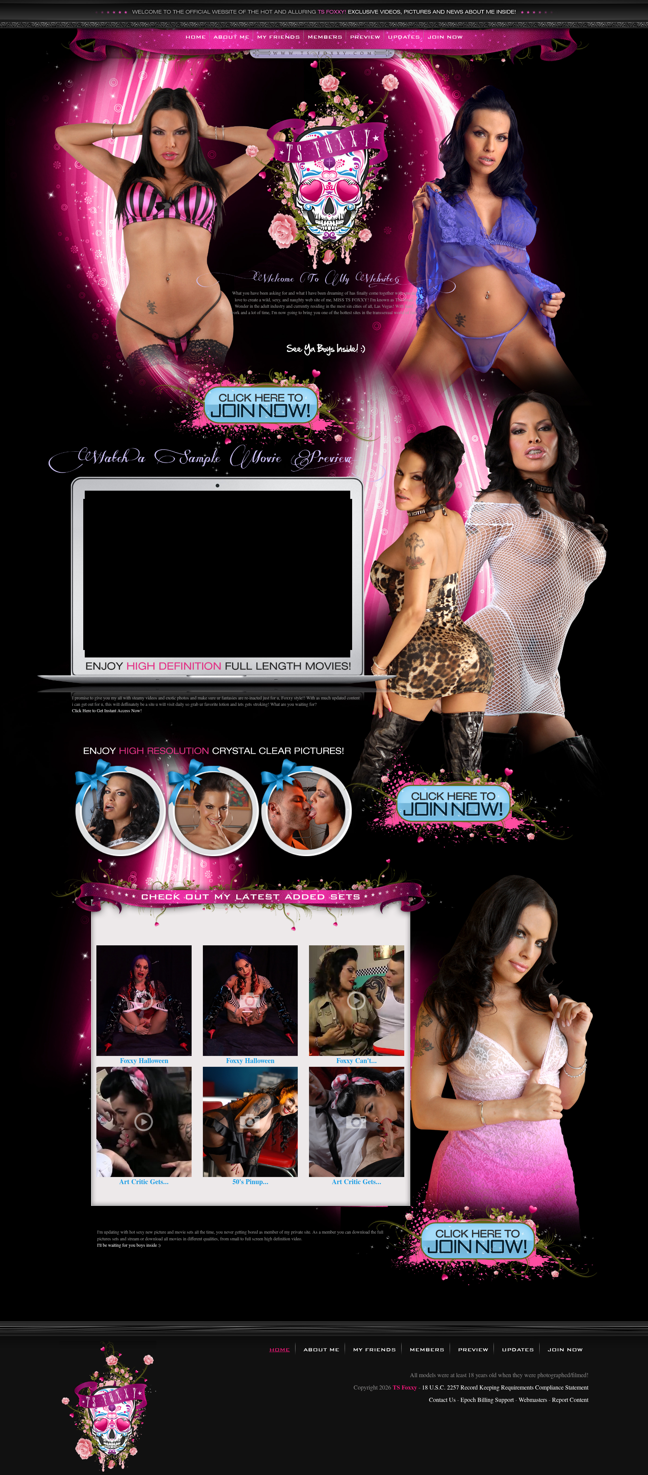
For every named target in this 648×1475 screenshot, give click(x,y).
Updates (404, 37)
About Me (231, 37)
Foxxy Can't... (356, 1060)
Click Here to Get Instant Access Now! (107, 710)
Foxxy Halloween (144, 1060)
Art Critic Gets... (144, 1181)
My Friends (278, 37)
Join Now (445, 37)
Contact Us (442, 1399)
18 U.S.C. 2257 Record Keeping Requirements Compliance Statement (505, 1387)
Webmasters (533, 1399)
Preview (365, 37)
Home (195, 37)
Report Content (570, 1399)
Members (325, 37)
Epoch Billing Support (487, 1399)
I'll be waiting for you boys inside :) (128, 1245)
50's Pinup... (250, 1181)
